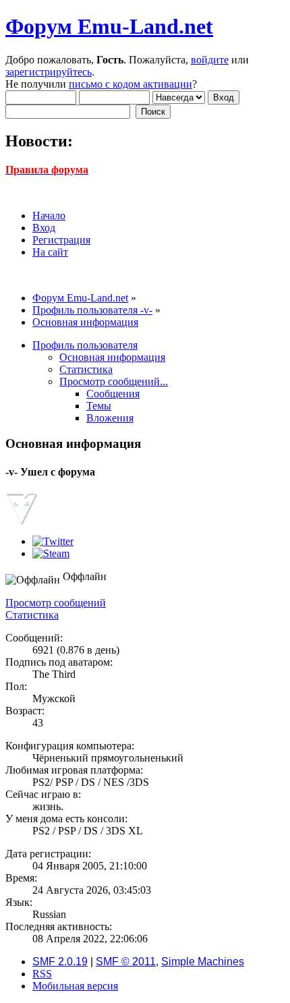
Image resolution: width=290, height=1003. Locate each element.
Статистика (32, 615)
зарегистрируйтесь (48, 72)
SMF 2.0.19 (60, 961)
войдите (210, 59)
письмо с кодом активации (130, 84)
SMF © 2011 (126, 961)
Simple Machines (202, 961)
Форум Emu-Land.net (109, 26)
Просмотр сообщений (55, 602)
